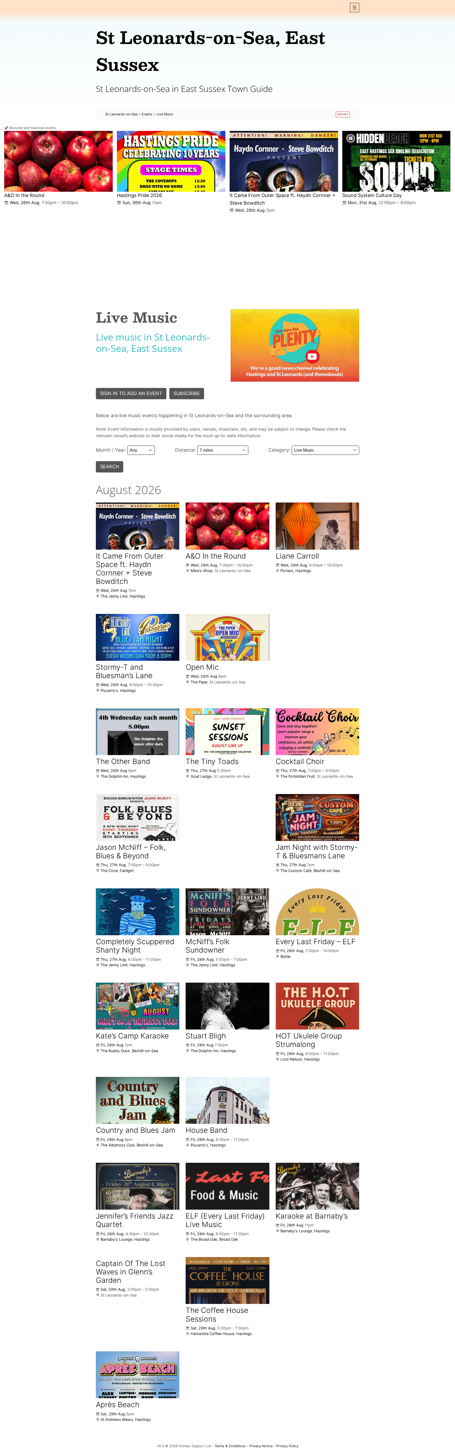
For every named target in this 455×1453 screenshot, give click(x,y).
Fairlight (127, 870)
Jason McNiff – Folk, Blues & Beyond (131, 851)
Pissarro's (109, 690)
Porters (286, 570)
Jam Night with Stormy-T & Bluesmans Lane (317, 851)
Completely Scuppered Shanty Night (135, 945)
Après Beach (117, 1404)
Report (342, 114)
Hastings (137, 596)
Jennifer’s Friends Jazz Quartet (135, 1220)
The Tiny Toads (212, 761)
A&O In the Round (24, 195)
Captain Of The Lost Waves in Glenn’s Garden (130, 1272)
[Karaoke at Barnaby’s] (317, 1186)
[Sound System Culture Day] (396, 161)
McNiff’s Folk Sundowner (208, 945)
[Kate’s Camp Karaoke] (137, 1006)
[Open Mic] (227, 637)
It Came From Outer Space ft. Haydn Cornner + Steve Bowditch (130, 568)
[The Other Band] (137, 731)
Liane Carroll (297, 555)
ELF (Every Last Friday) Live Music (225, 1220)
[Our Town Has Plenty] (295, 345)
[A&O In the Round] (58, 161)
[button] (354, 7)
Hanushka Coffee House (212, 1333)
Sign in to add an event (131, 393)
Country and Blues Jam (135, 1130)
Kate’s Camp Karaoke (132, 1035)
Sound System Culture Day (372, 195)
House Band (207, 1130)
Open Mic (202, 667)
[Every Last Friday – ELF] (317, 911)
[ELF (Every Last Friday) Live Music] (227, 1186)
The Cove (109, 870)
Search (109, 466)
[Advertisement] (227, 257)
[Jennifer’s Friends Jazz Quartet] (137, 1186)
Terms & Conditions (230, 1446)
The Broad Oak (204, 1239)
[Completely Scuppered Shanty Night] (137, 911)
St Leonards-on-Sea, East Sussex (210, 50)
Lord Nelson (291, 1059)
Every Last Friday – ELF (315, 941)
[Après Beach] (137, 1374)
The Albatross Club (118, 1145)
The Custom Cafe (295, 870)
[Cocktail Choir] (317, 731)
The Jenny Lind (114, 596)
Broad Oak (228, 1239)
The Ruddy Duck (115, 1050)
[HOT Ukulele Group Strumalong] (317, 1006)
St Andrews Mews (117, 1419)
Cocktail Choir (300, 761)
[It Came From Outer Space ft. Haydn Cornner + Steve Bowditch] (284, 161)
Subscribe (187, 393)
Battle (285, 956)
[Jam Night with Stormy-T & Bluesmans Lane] (317, 817)
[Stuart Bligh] (227, 1006)
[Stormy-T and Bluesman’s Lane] (137, 637)
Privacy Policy (287, 1446)
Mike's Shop (201, 570)
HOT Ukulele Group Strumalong (309, 1040)
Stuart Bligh (206, 1035)
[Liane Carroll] (317, 526)
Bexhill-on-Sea (327, 870)
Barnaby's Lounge (116, 1239)
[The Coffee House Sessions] (227, 1280)
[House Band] (227, 1100)
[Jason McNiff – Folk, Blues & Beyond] (137, 817)
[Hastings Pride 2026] (171, 161)
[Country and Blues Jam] (137, 1100)
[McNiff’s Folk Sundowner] (227, 911)
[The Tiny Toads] (227, 731)
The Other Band (123, 761)
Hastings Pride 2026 (139, 195)
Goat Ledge (201, 776)
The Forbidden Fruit (297, 776)
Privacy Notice (261, 1446)
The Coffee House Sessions (217, 1314)
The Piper (199, 682)
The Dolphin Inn (114, 776)
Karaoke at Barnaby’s (312, 1215)
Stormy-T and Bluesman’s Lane (124, 671)
